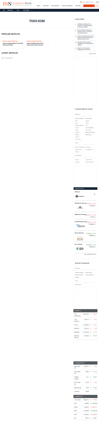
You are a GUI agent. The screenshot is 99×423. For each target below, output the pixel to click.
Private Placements (67, 5)
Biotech (77, 159)
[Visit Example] (97, 6)
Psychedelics (89, 159)
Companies (46, 5)
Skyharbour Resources (81, 203)
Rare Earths (88, 130)
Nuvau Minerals (79, 233)
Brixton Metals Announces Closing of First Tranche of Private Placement (84, 31)
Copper (87, 120)
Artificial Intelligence (80, 147)
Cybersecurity (78, 149)
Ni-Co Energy (78, 244)
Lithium (77, 127)
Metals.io (77, 192)
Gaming (77, 151)
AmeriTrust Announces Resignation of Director (83, 48)
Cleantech (88, 147)
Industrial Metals (90, 132)
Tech (18, 10)
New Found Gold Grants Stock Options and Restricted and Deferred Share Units (85, 37)
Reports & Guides (88, 5)
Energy (77, 134)
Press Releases (55, 5)
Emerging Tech (89, 149)
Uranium (77, 137)
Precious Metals (79, 118)
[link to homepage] (7, 3)
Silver (76, 123)
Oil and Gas (78, 139)
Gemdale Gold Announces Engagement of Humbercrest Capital (85, 43)
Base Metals (89, 118)
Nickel (87, 123)
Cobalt (76, 130)
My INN (97, 2)
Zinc (87, 125)
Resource (10, 10)
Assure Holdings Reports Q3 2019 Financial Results (13, 44)
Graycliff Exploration (81, 221)
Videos (38, 5)
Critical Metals (89, 127)
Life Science (26, 10)
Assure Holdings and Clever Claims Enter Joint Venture (35, 44)
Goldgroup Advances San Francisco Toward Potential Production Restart (84, 25)
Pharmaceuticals (90, 162)
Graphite (77, 132)
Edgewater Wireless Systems (81, 214)
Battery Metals (79, 125)
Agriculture (89, 134)
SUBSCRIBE (78, 5)
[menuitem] (80, 121)
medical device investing (10, 41)
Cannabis (77, 162)
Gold (76, 120)
